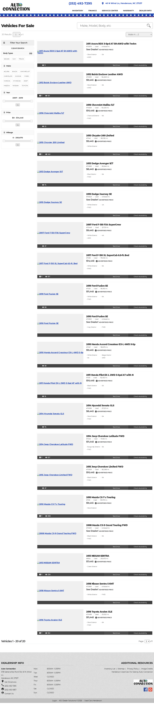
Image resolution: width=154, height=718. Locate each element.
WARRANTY (128, 11)
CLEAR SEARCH (17, 48)
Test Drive (116, 65)
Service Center (110, 11)
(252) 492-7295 (80, 3)
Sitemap (121, 669)
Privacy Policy (133, 669)
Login (54, 701)
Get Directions (10, 682)
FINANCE (92, 11)
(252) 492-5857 (10, 690)
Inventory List (109, 669)
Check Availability (140, 65)
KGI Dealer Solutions (67, 701)
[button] (96, 80)
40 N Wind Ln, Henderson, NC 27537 (121, 3)
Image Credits (147, 669)
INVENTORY (77, 11)
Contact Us (9, 694)
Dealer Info (145, 11)
